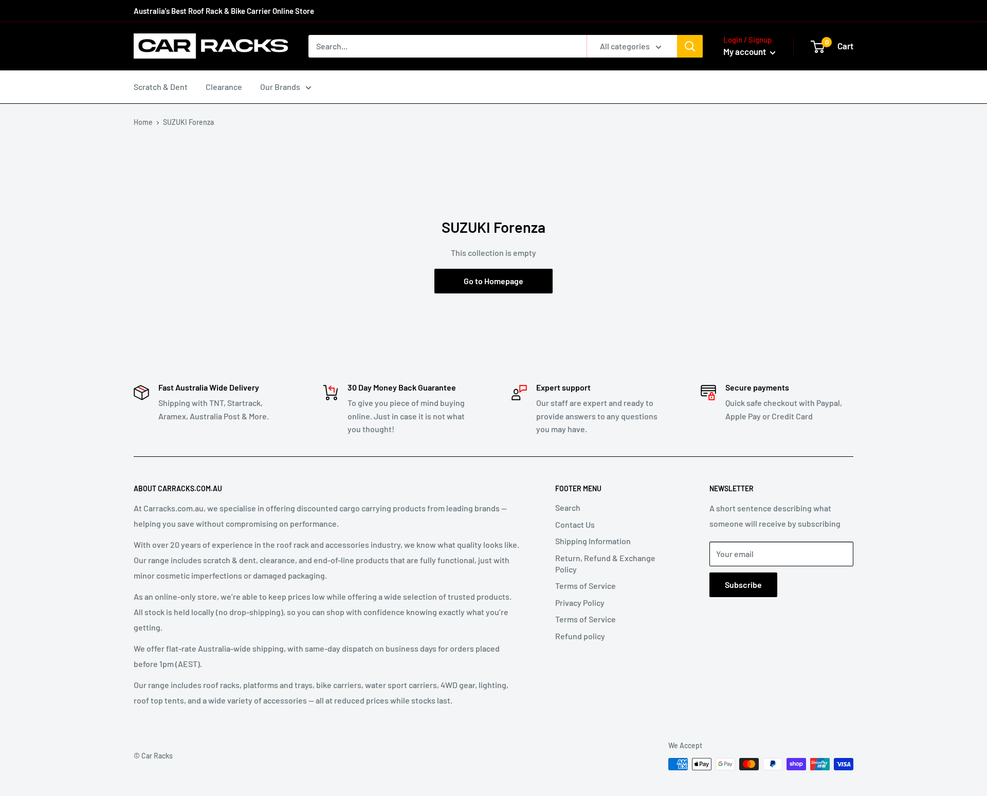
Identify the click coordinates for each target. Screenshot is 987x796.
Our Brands (280, 86)
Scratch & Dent (161, 86)
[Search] (690, 46)
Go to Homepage (493, 281)
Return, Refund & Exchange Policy (605, 563)
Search (567, 507)
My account (745, 51)
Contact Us (575, 524)
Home (143, 122)
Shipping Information (593, 541)
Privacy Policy (580, 602)
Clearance (224, 86)
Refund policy (580, 636)
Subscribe (743, 584)
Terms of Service (585, 585)
